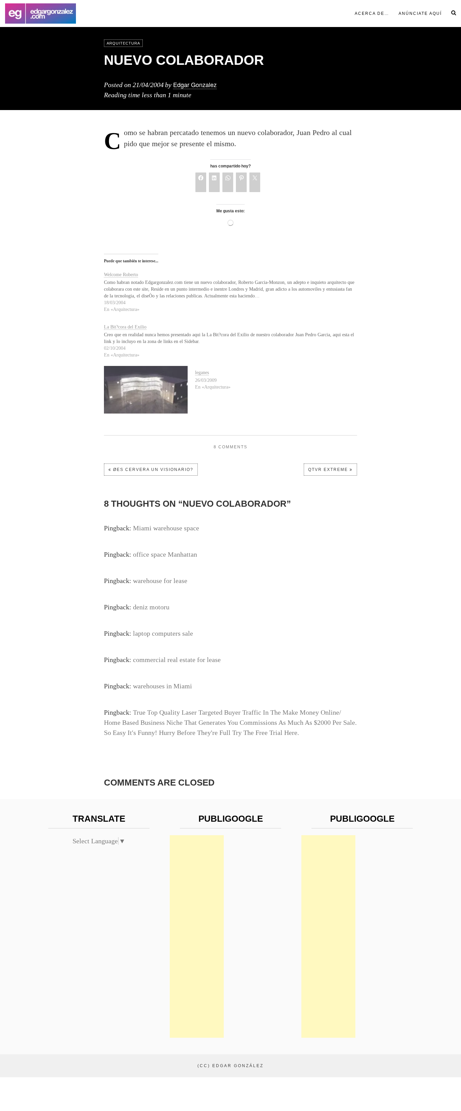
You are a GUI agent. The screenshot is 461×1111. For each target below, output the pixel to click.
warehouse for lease (160, 580)
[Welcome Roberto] (234, 290)
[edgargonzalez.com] (40, 13)
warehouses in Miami (162, 686)
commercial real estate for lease (177, 659)
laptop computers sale (163, 633)
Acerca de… (372, 13)
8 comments (230, 447)
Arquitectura (123, 43)
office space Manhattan (165, 554)
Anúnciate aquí (420, 13)
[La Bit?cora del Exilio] (234, 339)
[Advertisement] (197, 936)
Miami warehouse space (166, 528)
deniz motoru (151, 607)
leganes (202, 372)
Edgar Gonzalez (195, 84)
